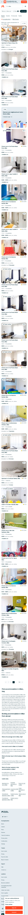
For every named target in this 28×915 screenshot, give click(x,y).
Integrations (4, 901)
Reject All (14, 907)
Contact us (3, 869)
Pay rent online (4, 856)
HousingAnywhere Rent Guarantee (6, 886)
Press (2, 829)
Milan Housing (16, 19)
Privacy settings (8, 904)
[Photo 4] (14, 40)
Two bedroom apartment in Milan (6, 799)
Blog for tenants (4, 859)
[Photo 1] (12, 40)
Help (2, 867)
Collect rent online (5, 890)
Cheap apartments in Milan (6, 789)
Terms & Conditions (5, 835)
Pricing (2, 854)
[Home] (2, 6)
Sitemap (3, 843)
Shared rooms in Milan (22, 794)
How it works (4, 851)
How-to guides (4, 893)
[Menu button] (25, 6)
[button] (6, 11)
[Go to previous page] (6, 682)
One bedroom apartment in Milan (6, 794)
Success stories (4, 895)
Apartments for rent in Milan (5, 784)
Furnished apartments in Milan (14, 784)
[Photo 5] (15, 40)
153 (19, 682)
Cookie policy (4, 841)
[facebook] (2, 908)
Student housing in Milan (14, 794)
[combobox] (15, 6)
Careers (3, 826)
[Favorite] (25, 598)
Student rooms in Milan (14, 799)
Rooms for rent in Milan (22, 784)
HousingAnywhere (6, 19)
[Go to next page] (22, 682)
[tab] (3, 16)
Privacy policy (4, 838)
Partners (3, 832)
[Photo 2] (13, 40)
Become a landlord (5, 882)
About (2, 823)
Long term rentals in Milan (14, 789)
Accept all (14, 912)
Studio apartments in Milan (22, 790)
